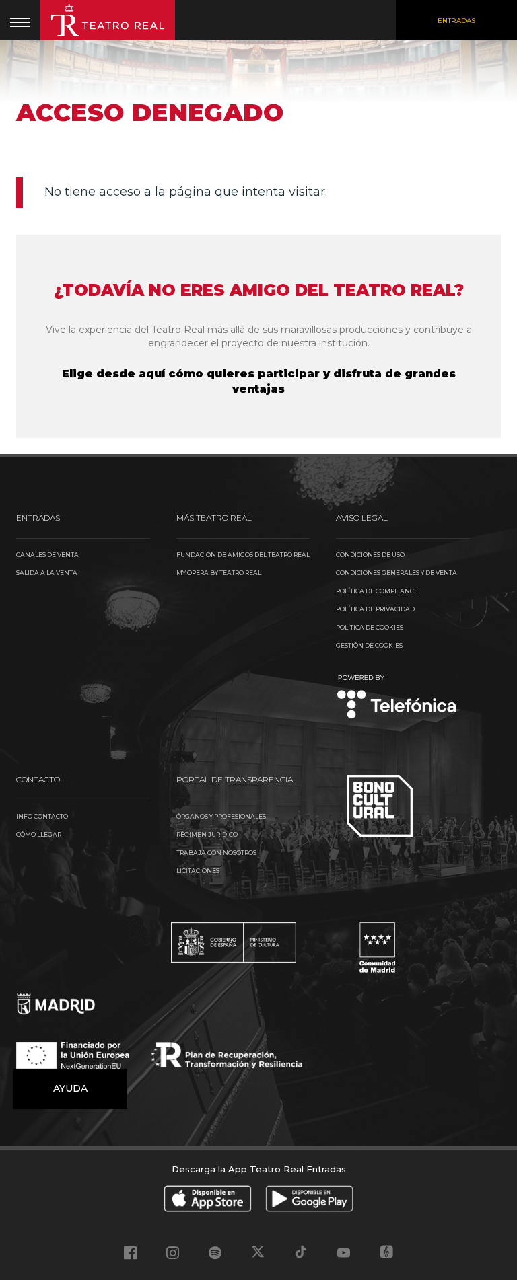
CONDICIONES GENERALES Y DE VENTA (396, 572)
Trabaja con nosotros (216, 852)
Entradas (456, 20)
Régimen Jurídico (207, 834)
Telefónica (397, 698)
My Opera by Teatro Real (218, 572)
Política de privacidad (375, 609)
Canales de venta (47, 554)
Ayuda (70, 1088)
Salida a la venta (46, 572)
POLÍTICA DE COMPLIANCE (377, 591)
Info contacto (42, 816)
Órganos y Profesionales (221, 816)
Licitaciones (197, 870)
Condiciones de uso (370, 554)
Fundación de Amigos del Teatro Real (243, 554)
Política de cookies (369, 627)
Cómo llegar (38, 834)
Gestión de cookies (369, 645)
